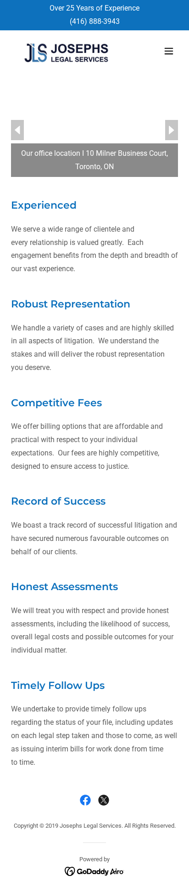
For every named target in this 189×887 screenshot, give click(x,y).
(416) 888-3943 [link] (95, 21)
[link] (66, 51)
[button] (169, 51)
